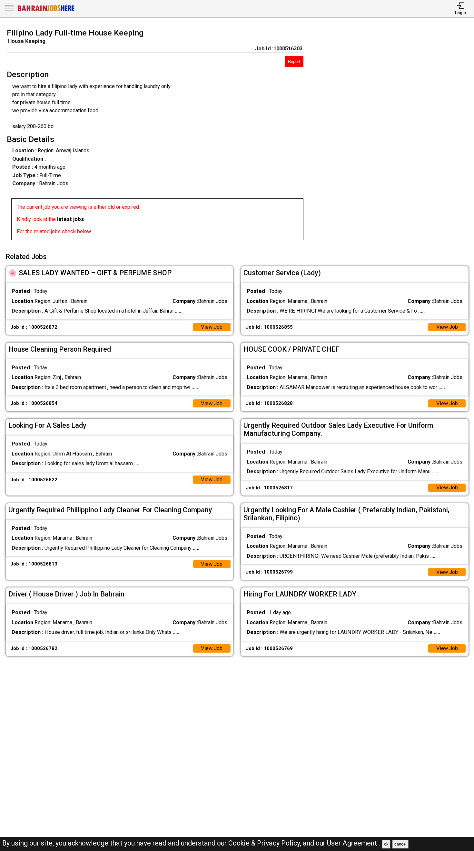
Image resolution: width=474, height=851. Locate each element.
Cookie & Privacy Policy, (265, 843)
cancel (400, 844)
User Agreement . (353, 843)
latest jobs (70, 219)
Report (294, 61)
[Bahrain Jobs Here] (46, 10)
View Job (211, 327)
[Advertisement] (394, 136)
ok (386, 844)
